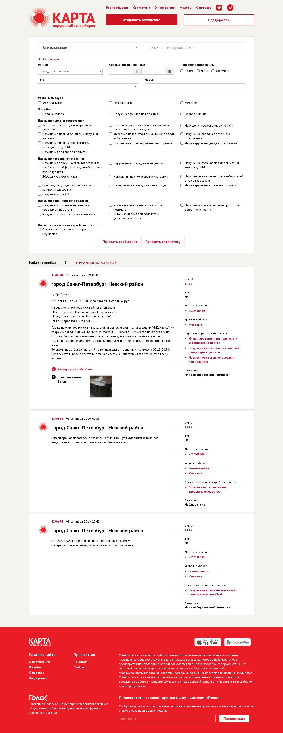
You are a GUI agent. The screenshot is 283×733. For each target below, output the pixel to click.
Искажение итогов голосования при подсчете (138, 207)
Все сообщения (117, 7)
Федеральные (52, 103)
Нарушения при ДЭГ (56, 194)
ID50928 (57, 275)
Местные (191, 103)
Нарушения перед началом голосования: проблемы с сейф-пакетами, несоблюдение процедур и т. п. (72, 167)
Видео (189, 71)
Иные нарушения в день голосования (210, 185)
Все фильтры (50, 59)
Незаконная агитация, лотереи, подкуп (140, 185)
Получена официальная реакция (136, 114)
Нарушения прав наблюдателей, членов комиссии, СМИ (212, 165)
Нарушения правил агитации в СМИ (209, 125)
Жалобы (186, 7)
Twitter (79, 667)
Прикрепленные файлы (197, 65)
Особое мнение (196, 114)
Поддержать (218, 20)
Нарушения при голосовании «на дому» (141, 176)
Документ (222, 71)
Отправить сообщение (141, 19)
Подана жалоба (53, 114)
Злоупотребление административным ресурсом (67, 127)
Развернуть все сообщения (97, 263)
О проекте (203, 7)
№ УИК (150, 80)
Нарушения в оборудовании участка (139, 163)
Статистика (141, 7)
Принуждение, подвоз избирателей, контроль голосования (66, 187)
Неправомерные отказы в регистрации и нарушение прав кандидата (141, 127)
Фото (204, 71)
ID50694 (57, 521)
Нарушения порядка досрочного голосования (207, 136)
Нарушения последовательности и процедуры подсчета (65, 207)
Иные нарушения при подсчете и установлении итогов (136, 216)
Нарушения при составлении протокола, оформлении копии (212, 207)
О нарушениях (165, 7)
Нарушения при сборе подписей (64, 152)
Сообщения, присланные (127, 65)
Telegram (81, 662)
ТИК (41, 80)
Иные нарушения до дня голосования (211, 143)
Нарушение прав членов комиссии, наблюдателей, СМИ (66, 145)
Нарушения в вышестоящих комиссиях (68, 214)
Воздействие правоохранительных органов (143, 143)
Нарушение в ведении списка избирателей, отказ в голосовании (214, 178)
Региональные (123, 103)
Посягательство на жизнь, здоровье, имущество (66, 231)
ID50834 (57, 419)
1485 (188, 284)
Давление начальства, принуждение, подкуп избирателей (144, 136)
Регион (43, 65)
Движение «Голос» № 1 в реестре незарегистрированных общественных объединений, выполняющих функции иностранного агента (68, 708)
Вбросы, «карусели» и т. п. (60, 176)
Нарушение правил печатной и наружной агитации (70, 136)
